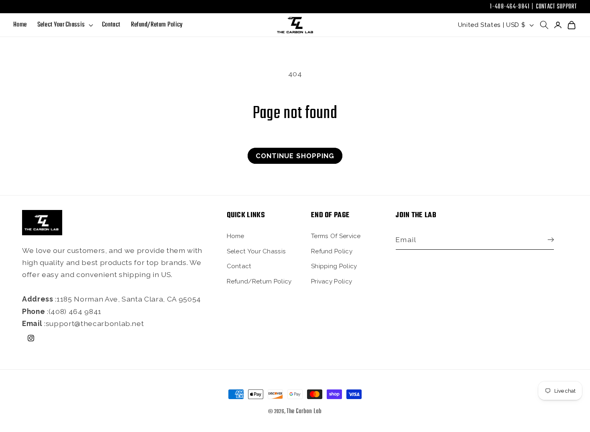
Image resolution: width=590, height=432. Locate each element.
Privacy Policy (331, 281)
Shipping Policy (334, 265)
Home (235, 235)
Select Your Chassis (256, 251)
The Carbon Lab (304, 411)
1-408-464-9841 (509, 7)
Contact (239, 265)
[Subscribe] (548, 239)
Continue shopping (295, 156)
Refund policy (331, 251)
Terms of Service (336, 235)
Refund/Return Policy (259, 281)
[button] (64, 25)
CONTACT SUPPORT (556, 7)
